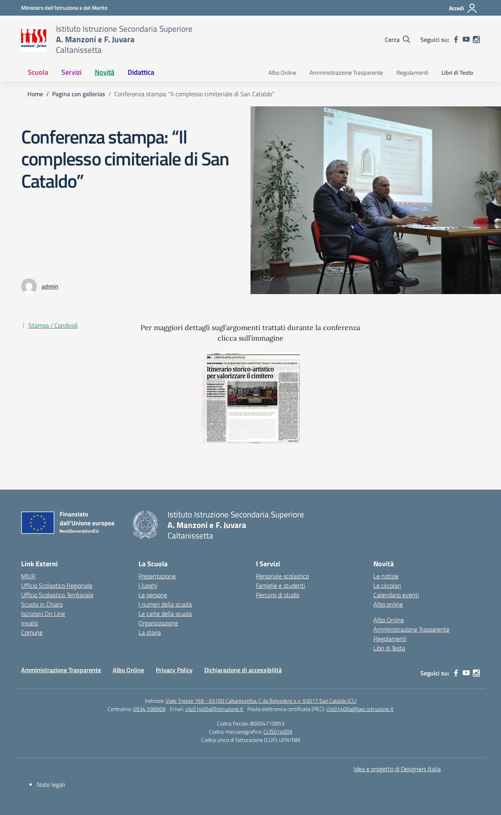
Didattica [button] (141, 72)
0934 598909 (149, 709)
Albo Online (282, 72)
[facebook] (456, 39)
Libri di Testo (457, 72)
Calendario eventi (396, 595)
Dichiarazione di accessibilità (243, 670)
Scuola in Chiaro (42, 604)
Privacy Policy (174, 670)
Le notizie (385, 576)
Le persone (153, 595)
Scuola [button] (38, 72)
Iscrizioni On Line (43, 613)
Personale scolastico (282, 576)
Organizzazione (158, 623)
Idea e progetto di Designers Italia (397, 769)
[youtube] (466, 39)
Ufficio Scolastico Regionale (56, 585)
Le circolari (387, 585)
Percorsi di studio (277, 595)
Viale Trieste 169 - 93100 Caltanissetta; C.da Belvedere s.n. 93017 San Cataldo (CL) (261, 701)
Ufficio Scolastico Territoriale (57, 595)
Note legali (51, 784)
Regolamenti (412, 72)
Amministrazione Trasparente (346, 72)
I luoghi (148, 585)
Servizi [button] (71, 72)
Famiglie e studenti (280, 585)
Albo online (388, 604)
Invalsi (29, 623)
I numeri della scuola (165, 604)
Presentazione (157, 576)
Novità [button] (104, 72)
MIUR (28, 576)
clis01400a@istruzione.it (214, 709)
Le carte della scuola (165, 613)
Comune (32, 632)
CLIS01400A (277, 731)
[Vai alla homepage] (33, 39)
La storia (150, 632)
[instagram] (476, 39)
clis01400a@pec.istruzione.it (359, 709)
